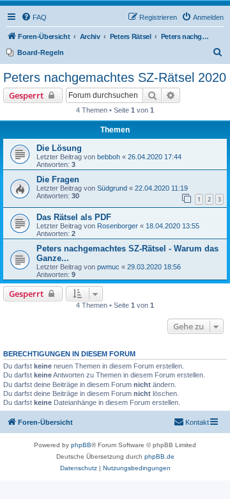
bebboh (108, 157)
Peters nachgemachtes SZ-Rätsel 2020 (114, 77)
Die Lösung (59, 148)
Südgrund (112, 188)
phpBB (81, 444)
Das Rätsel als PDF (73, 217)
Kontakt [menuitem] (197, 422)
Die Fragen (57, 179)
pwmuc (108, 267)
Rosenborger (117, 226)
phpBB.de (159, 456)
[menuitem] (34, 17)
